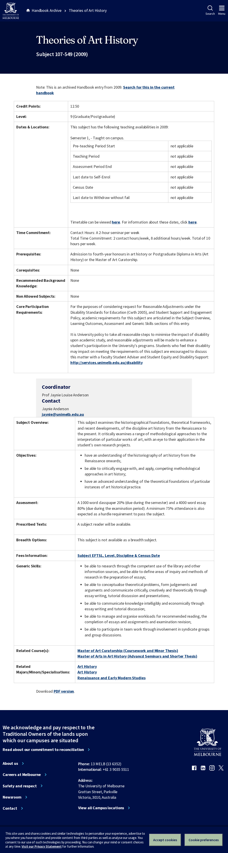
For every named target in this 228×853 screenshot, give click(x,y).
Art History (87, 666)
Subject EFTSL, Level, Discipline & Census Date (118, 555)
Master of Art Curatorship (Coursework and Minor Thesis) (127, 650)
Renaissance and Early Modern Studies (111, 677)
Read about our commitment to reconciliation (43, 749)
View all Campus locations (101, 807)
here (116, 222)
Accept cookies (165, 840)
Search (210, 14)
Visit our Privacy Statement (41, 846)
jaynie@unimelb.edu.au (63, 414)
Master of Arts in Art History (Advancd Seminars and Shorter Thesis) (137, 656)
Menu (221, 14)
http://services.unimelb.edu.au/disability (106, 362)
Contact (10, 808)
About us (10, 763)
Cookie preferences (204, 840)
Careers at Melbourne (22, 774)
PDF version (64, 691)
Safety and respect (20, 786)
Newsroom (12, 797)
